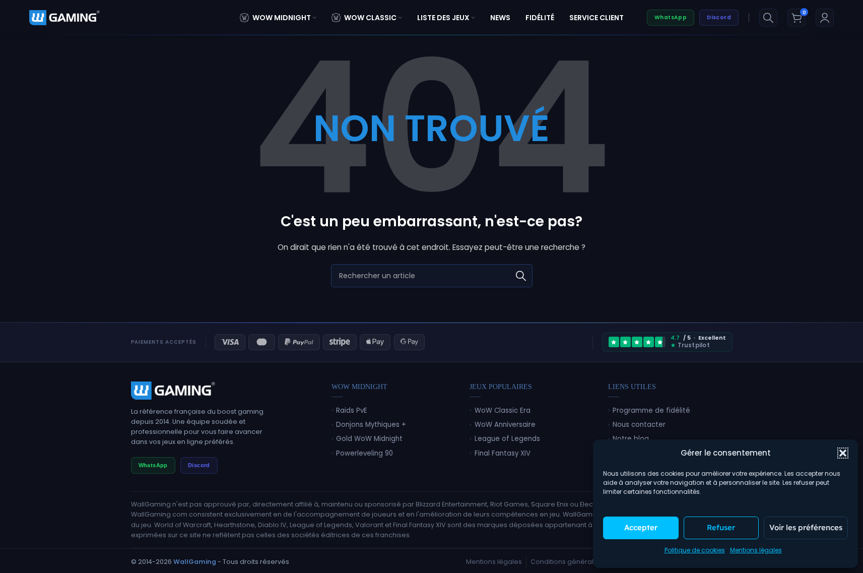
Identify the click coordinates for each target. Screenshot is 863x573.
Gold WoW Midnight (369, 438)
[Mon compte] (825, 18)
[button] (843, 453)
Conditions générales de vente (581, 561)
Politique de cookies (695, 550)
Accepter (640, 527)
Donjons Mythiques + (371, 424)
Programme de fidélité (651, 410)
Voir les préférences (805, 527)
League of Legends (507, 438)
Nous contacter (639, 424)
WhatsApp (670, 17)
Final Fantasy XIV (502, 453)
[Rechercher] (768, 18)
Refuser (721, 527)
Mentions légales (756, 550)
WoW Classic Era (502, 410)
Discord (719, 17)
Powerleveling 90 (364, 453)
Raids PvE (351, 410)
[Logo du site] (64, 17)
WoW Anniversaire (505, 424)
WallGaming (194, 561)
